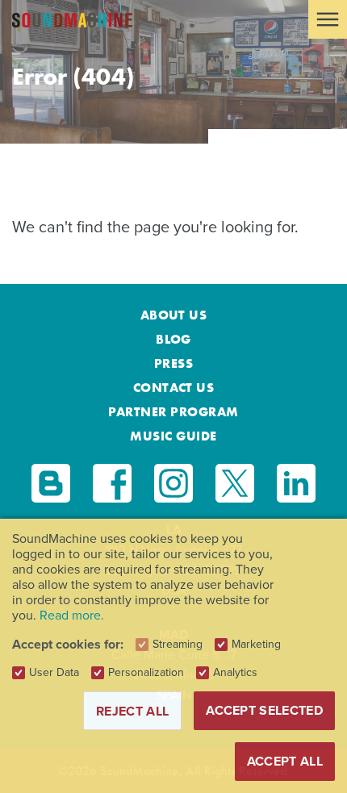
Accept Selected (264, 710)
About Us (173, 315)
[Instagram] (173, 483)
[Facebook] (112, 483)
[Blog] (50, 483)
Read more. (72, 615)
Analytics (235, 672)
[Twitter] (234, 483)
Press (173, 363)
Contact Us (174, 387)
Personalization (146, 672)
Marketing (256, 644)
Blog (173, 339)
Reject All (132, 711)
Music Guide (173, 436)
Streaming (178, 644)
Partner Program (173, 411)
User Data (54, 672)
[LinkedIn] (296, 483)
